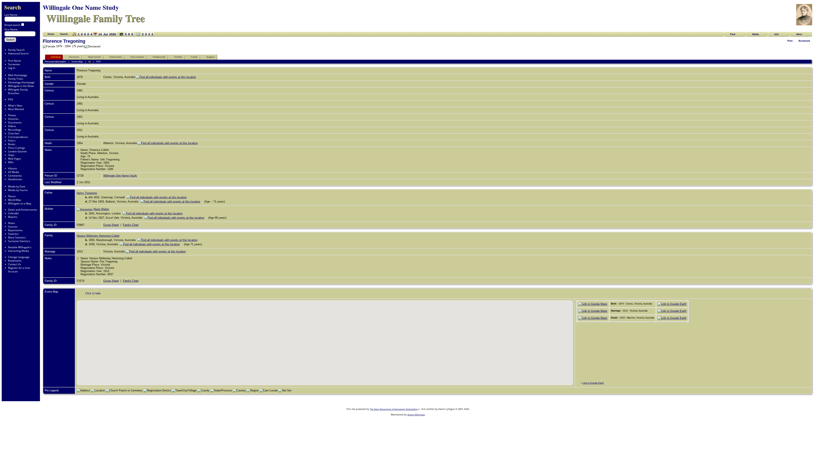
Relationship (159, 57)
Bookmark (804, 41)
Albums (12, 168)
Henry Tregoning (87, 193)
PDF (98, 61)
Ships (11, 155)
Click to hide (93, 293)
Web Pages (14, 158)
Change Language (19, 257)
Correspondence (18, 137)
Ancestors (74, 57)
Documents (15, 122)
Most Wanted (16, 109)
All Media (13, 172)
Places (12, 196)
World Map (14, 200)
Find (732, 34)
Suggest (210, 57)
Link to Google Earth (593, 383)
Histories (13, 119)
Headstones (15, 179)
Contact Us (14, 264)
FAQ (10, 99)
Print (790, 41)
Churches (13, 133)
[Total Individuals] (73, 35)
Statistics (13, 234)
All (89, 61)
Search (12, 7)
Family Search (16, 50)
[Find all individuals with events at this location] (166, 77)
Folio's (12, 140)
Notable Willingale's (19, 247)
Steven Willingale (416, 414)
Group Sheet (111, 225)
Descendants (137, 57)
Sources (13, 226)
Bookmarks (14, 260)
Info (776, 34)
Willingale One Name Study (120, 175)
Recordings (14, 130)
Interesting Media (18, 251)
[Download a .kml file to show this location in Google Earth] (672, 304)
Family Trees (15, 79)
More (799, 34)
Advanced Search (18, 53)
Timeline (178, 57)
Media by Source (18, 190)
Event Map (77, 61)
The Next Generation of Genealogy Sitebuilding (394, 409)
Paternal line (115, 57)
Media (755, 34)
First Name (14, 60)
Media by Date (16, 186)
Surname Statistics (19, 241)
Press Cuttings (16, 148)
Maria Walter (101, 209)
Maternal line (94, 57)
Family (194, 57)
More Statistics (17, 237)
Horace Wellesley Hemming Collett (98, 235)
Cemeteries (15, 175)
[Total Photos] (120, 35)
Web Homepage (17, 75)
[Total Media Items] (137, 35)
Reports (12, 217)
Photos (12, 115)
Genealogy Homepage (21, 82)
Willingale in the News (21, 86)
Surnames (14, 64)
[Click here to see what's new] (95, 35)
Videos (12, 126)
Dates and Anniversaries (22, 209)
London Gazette (17, 151)
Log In (11, 68)
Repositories (15, 230)
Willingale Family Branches (18, 91)
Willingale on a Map (19, 203)
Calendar (13, 213)
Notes (11, 223)
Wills (11, 162)
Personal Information (55, 61)
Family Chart (131, 225)
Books (11, 144)
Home (51, 34)
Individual (55, 57)
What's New (15, 105)
